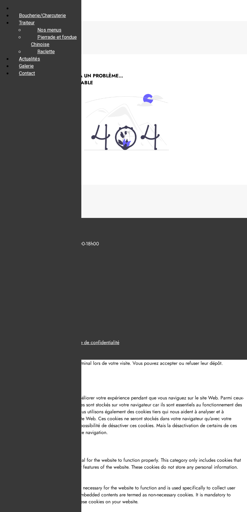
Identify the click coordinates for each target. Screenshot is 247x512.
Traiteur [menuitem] (27, 23)
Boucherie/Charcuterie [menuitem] (42, 15)
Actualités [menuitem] (29, 59)
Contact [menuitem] (27, 73)
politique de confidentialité (92, 342)
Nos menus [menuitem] (49, 30)
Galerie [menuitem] (26, 66)
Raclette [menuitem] (46, 51)
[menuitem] (19, 8)
